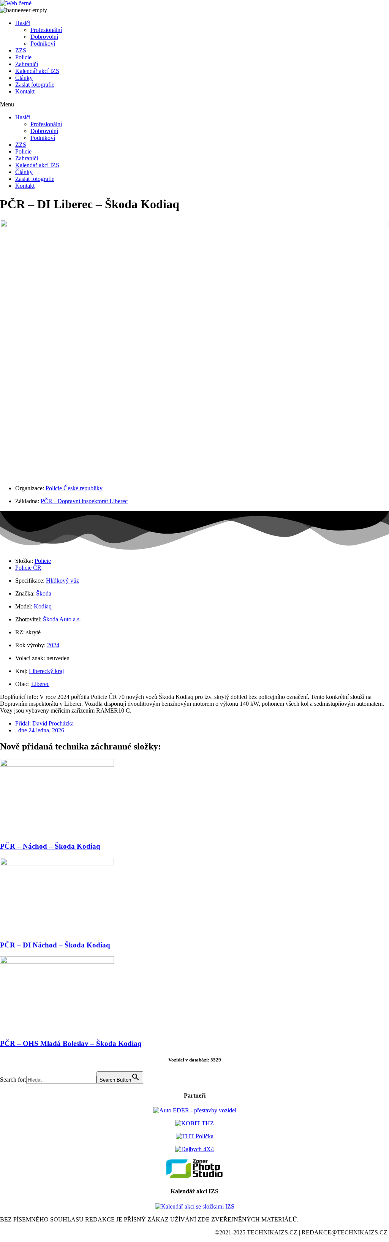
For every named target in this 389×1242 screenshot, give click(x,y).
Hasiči (22, 23)
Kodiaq (43, 606)
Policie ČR (28, 567)
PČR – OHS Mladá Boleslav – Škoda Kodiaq (71, 1043)
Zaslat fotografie (34, 84)
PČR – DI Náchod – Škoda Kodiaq (55, 945)
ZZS (20, 50)
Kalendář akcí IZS (37, 71)
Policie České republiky (74, 488)
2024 (53, 645)
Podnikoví (42, 43)
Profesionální (46, 30)
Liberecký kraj (46, 671)
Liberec (40, 684)
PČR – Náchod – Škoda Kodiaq (50, 846)
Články (24, 77)
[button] (194, 104)
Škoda (43, 593)
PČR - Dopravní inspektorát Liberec (84, 501)
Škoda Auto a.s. (62, 619)
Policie (23, 57)
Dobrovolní (44, 36)
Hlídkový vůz (62, 580)
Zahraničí (26, 64)
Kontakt (25, 91)
